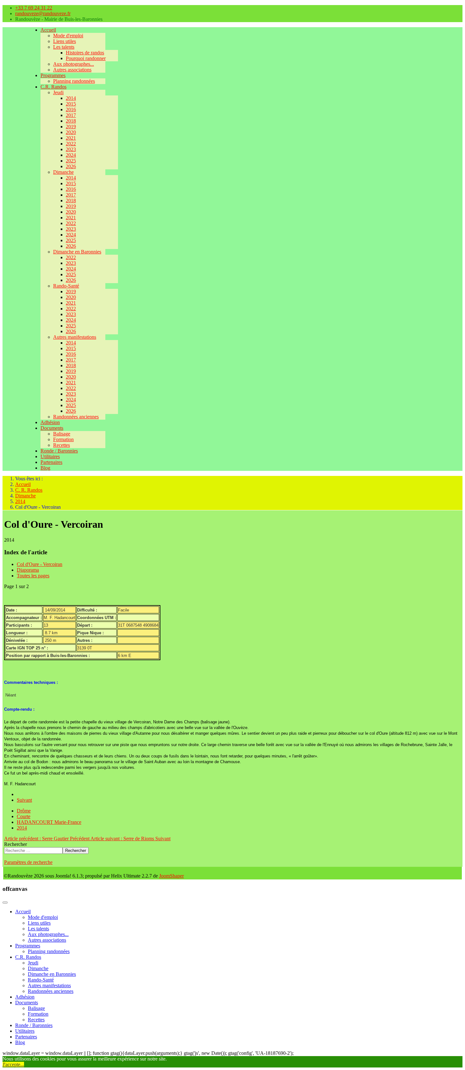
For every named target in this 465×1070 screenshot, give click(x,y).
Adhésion (50, 422)
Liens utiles (64, 41)
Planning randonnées (74, 81)
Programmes (52, 75)
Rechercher (15, 844)
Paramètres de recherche (28, 862)
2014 (71, 98)
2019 (71, 126)
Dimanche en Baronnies (77, 251)
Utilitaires (50, 456)
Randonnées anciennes (76, 416)
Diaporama (28, 570)
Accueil (48, 30)
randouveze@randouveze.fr (43, 13)
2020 (71, 132)
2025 (71, 160)
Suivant (24, 800)
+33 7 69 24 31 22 (33, 7)
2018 (71, 121)
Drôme (24, 810)
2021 (71, 138)
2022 (71, 143)
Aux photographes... (73, 64)
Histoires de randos (85, 52)
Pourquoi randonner (86, 58)
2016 (71, 109)
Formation (63, 439)
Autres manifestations (74, 337)
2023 (71, 149)
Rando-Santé (66, 286)
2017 (71, 115)
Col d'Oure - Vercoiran (39, 564)
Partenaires (51, 462)
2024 (71, 155)
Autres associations (72, 69)
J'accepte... (13, 1064)
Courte (23, 816)
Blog (45, 468)
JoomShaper (171, 875)
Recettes (61, 445)
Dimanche (63, 172)
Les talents (63, 47)
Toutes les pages (33, 575)
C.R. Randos (53, 86)
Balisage (61, 433)
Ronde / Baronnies (59, 450)
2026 (71, 166)
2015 (71, 103)
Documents (51, 428)
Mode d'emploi (68, 35)
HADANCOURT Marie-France (49, 822)
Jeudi (58, 92)
